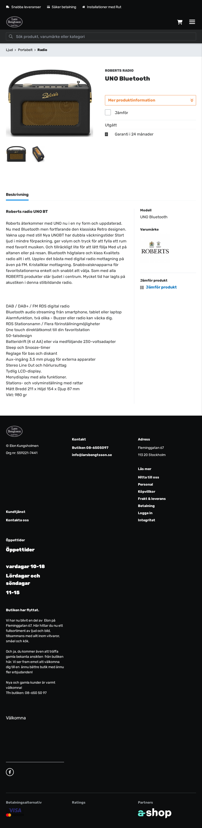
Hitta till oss (148, 477)
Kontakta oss (17, 520)
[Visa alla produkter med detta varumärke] (168, 248)
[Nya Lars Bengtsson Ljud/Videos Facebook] (10, 772)
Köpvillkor (146, 492)
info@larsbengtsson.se (92, 455)
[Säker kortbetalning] (15, 812)
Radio (42, 50)
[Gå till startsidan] (14, 22)
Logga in (145, 513)
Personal (145, 484)
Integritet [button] (146, 520)
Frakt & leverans (152, 499)
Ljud (9, 50)
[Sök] (11, 36)
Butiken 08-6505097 (90, 448)
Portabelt (25, 50)
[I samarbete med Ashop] (154, 813)
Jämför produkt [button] (161, 287)
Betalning (146, 506)
